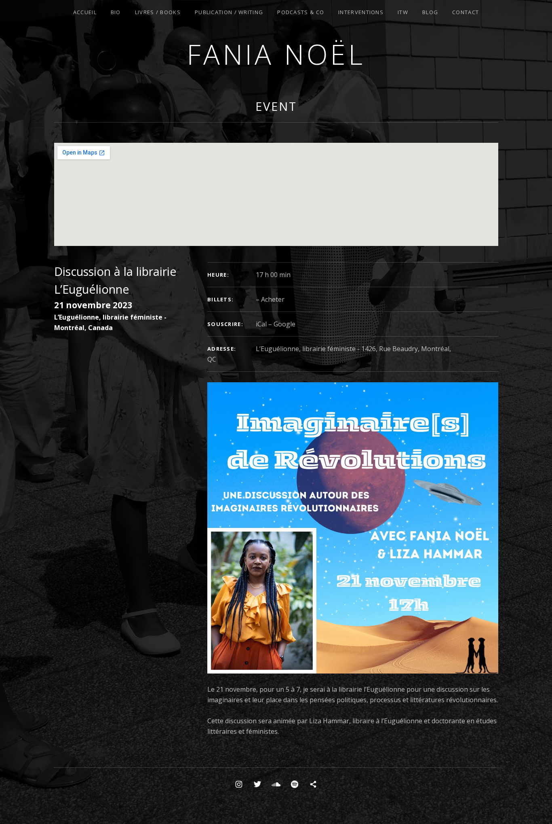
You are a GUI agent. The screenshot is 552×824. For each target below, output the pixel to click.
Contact (465, 12)
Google (284, 324)
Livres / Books (158, 12)
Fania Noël (276, 54)
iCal (261, 324)
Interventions (360, 12)
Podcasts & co (300, 12)
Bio (116, 12)
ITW (403, 12)
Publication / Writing (229, 12)
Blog (430, 12)
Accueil (85, 12)
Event (276, 106)
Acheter (272, 299)
